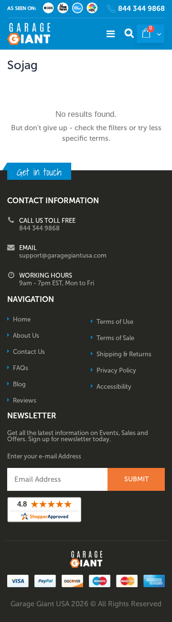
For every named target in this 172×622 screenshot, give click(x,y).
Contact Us (29, 351)
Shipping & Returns (124, 354)
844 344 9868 (141, 8)
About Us (26, 335)
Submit (136, 479)
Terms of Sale (115, 338)
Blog (19, 384)
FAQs (20, 368)
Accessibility (114, 386)
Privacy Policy (116, 370)
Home (22, 319)
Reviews (24, 400)
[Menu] (111, 34)
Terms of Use (115, 321)
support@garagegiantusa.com (63, 255)
